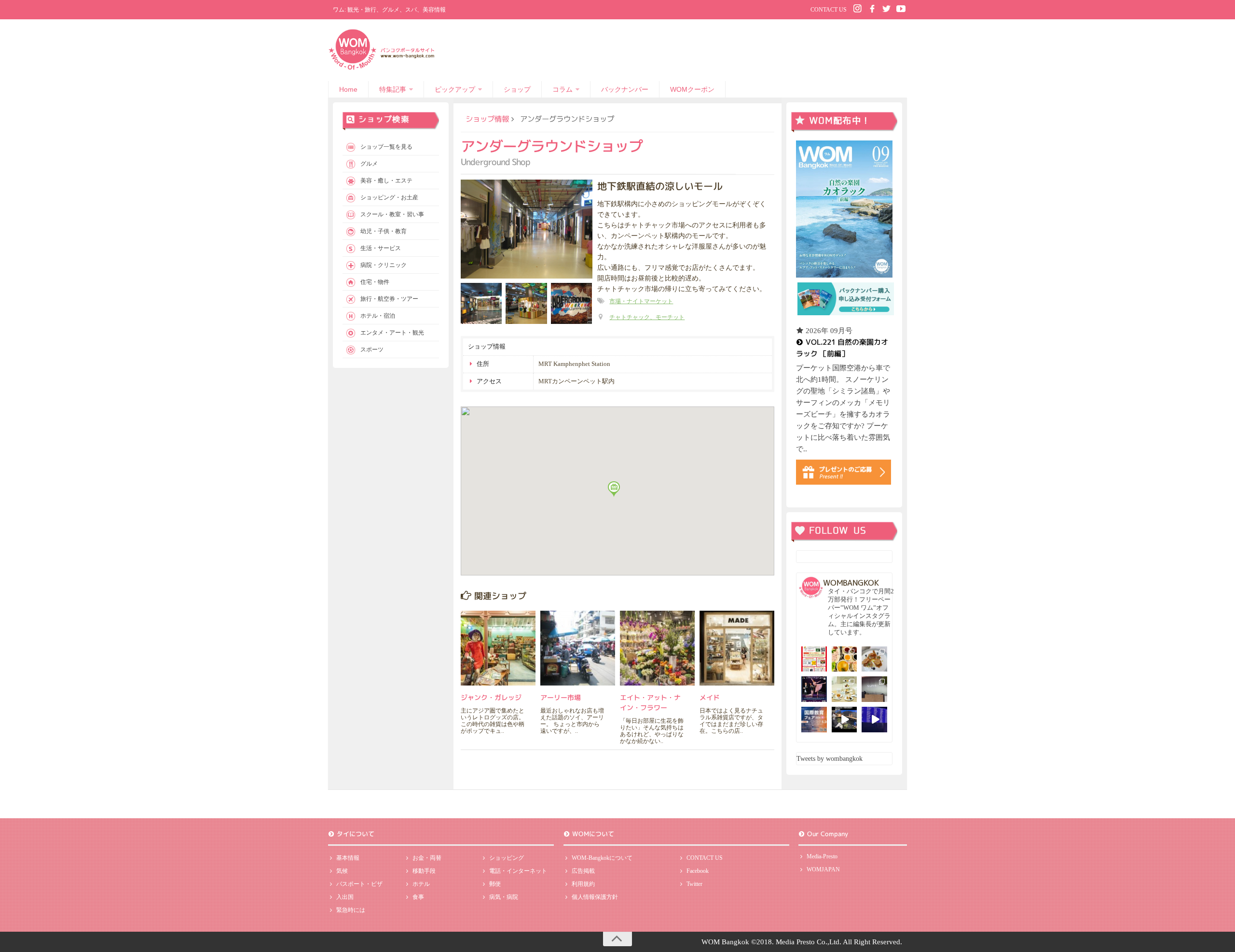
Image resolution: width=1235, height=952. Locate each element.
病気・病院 (503, 897)
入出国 (345, 897)
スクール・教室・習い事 (392, 214)
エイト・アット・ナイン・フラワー (650, 702)
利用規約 (583, 884)
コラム (562, 89)
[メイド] (737, 648)
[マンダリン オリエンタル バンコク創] (844, 689)
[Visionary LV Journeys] (844, 719)
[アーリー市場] (577, 648)
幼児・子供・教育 (383, 231)
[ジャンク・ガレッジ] (498, 648)
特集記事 (392, 89)
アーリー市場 (560, 697)
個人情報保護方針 (595, 897)
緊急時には (350, 910)
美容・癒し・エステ (386, 180)
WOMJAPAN (823, 869)
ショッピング (506, 857)
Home (348, 89)
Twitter (694, 884)
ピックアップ (455, 89)
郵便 (495, 884)
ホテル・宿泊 (377, 315)
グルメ (369, 163)
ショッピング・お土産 (389, 197)
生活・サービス (380, 248)
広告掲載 (583, 871)
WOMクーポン (692, 89)
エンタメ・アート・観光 (392, 332)
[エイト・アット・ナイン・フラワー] (657, 648)
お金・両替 (426, 857)
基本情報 (347, 857)
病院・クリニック (383, 265)
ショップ (517, 89)
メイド (710, 697)
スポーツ (372, 349)
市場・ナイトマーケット (641, 301)
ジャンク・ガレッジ (491, 697)
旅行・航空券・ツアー (389, 298)
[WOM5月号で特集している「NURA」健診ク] (874, 689)
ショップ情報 (487, 118)
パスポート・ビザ (359, 884)
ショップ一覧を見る (386, 146)
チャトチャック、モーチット (647, 317)
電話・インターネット (518, 871)
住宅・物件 (374, 282)
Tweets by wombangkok (829, 758)
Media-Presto (822, 856)
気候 (342, 871)
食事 (418, 897)
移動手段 (424, 871)
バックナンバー (624, 89)
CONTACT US (828, 9)
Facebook (697, 871)
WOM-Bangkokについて (602, 857)
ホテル (421, 884)
